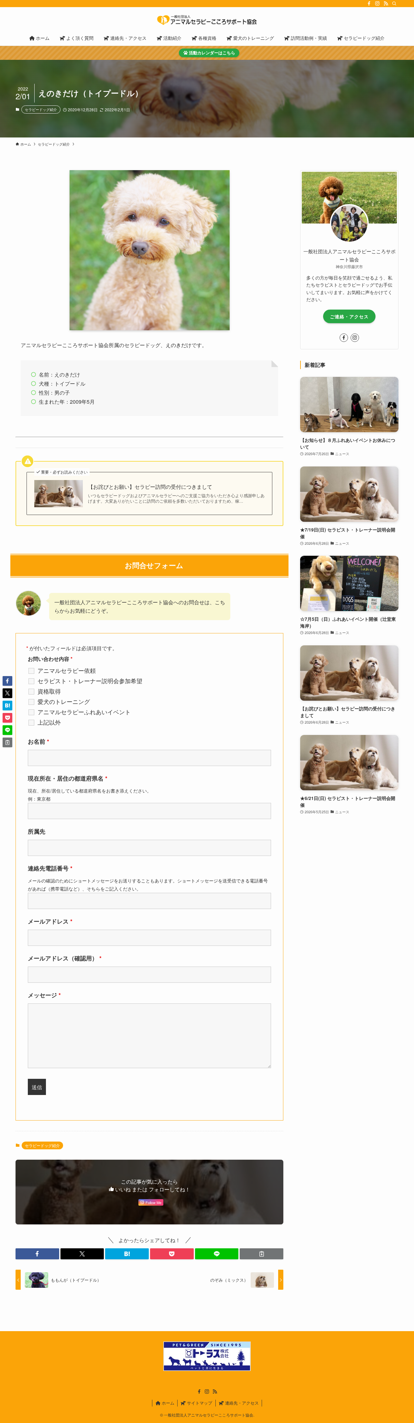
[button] (37, 1253)
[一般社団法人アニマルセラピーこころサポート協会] (207, 20)
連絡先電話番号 (50, 868)
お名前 (38, 741)
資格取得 (49, 691)
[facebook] (369, 3)
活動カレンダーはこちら (211, 52)
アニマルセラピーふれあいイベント (84, 711)
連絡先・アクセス (241, 1403)
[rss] (386, 3)
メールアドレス (50, 921)
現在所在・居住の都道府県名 (67, 778)
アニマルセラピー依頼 (67, 670)
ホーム (167, 1403)
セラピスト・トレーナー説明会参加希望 (90, 680)
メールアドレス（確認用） (65, 958)
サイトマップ (199, 1403)
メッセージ (44, 995)
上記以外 (49, 722)
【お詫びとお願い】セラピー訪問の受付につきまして (150, 486)
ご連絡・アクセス (349, 316)
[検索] (394, 3)
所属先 (36, 831)
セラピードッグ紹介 (41, 109)
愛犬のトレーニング (64, 701)
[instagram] (377, 3)
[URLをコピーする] (261, 1253)
